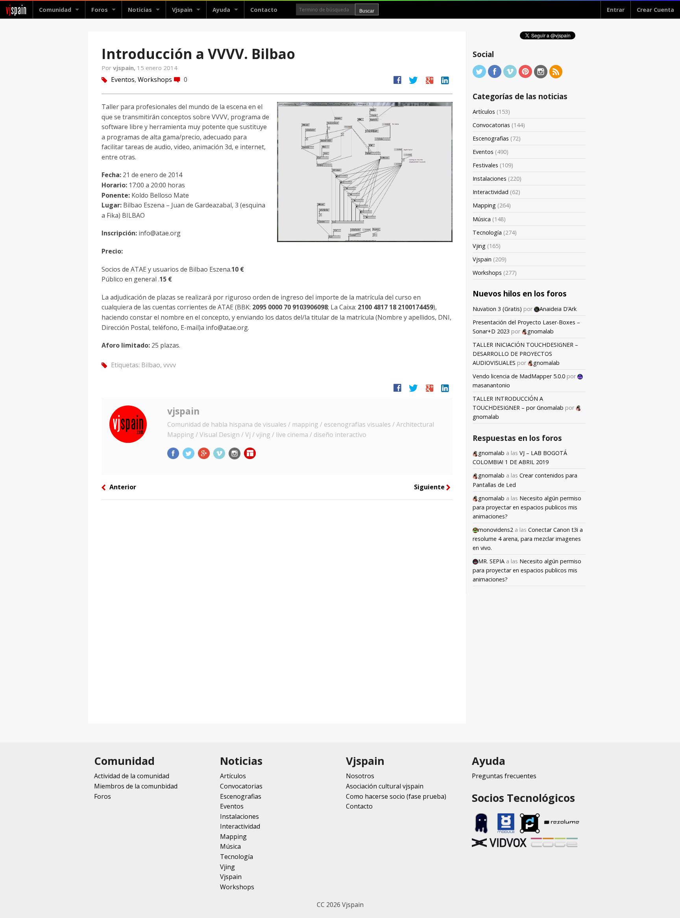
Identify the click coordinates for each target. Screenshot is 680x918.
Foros (99, 9)
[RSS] (556, 71)
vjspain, (125, 68)
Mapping (484, 205)
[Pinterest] (525, 71)
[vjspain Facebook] (174, 453)
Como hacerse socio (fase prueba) (396, 796)
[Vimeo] (510, 71)
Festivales (485, 165)
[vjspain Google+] (204, 453)
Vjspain (482, 259)
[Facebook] (494, 71)
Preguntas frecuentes (504, 776)
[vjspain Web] (250, 453)
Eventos (123, 79)
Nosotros (360, 776)
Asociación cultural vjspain (384, 786)
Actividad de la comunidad (131, 776)
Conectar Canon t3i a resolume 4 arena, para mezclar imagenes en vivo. (528, 539)
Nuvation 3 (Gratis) (497, 309)
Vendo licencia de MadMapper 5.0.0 (519, 376)
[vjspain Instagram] (235, 453)
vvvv (169, 365)
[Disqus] (277, 611)
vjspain (183, 411)
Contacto (263, 9)
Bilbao (150, 365)
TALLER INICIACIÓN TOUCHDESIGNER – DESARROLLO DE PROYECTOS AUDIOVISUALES (525, 353)
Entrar (616, 9)
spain (16, 9)
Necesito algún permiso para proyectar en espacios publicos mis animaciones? (527, 507)
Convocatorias (491, 125)
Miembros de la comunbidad (135, 786)
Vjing (479, 246)
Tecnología (487, 232)
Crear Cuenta (655, 9)
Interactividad (490, 192)
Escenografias (491, 138)
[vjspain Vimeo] (220, 453)
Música (482, 219)
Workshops (155, 79)
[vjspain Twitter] (189, 453)
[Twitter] (479, 71)
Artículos (484, 111)
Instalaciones (489, 178)
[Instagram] (540, 71)
